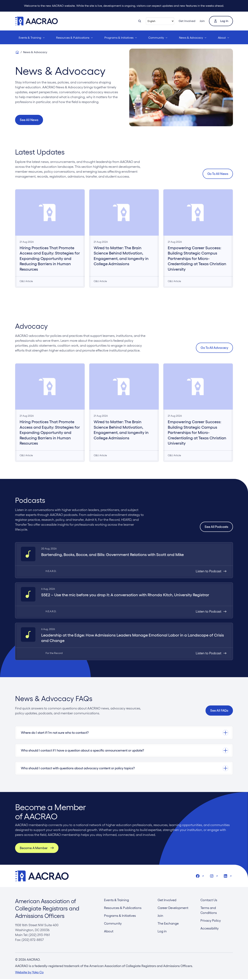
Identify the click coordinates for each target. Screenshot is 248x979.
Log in (224, 21)
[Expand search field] (140, 21)
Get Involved (187, 21)
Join (202, 21)
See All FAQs (219, 710)
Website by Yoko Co (29, 972)
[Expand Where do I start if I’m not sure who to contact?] (124, 733)
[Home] (17, 52)
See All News (29, 120)
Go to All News (217, 174)
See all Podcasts (216, 527)
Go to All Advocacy (214, 348)
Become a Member (34, 848)
